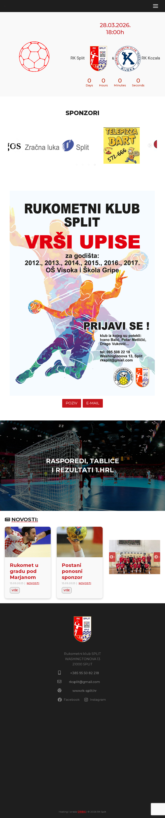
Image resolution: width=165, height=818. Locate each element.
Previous (15, 146)
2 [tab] (83, 165)
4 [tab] (95, 165)
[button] (134, 557)
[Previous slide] (112, 557)
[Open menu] (155, 6)
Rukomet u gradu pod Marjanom (24, 571)
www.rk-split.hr (84, 691)
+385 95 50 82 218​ (84, 673)
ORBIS (81, 811)
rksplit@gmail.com (84, 682)
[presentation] (28, 542)
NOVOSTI (33, 583)
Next (150, 146)
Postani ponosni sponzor (72, 571)
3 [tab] (89, 165)
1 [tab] (77, 165)
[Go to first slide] (157, 557)
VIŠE (16, 591)
